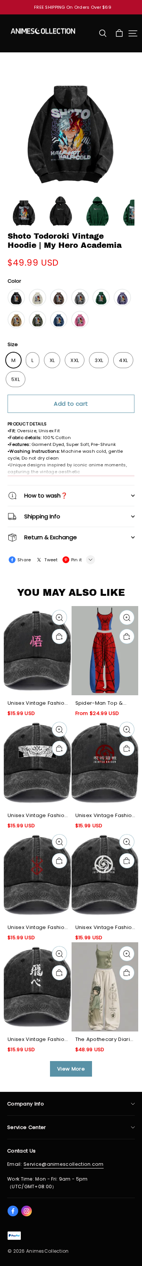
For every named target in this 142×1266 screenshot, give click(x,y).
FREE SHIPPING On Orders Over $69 (72, 7)
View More (71, 1068)
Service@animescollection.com (63, 1164)
